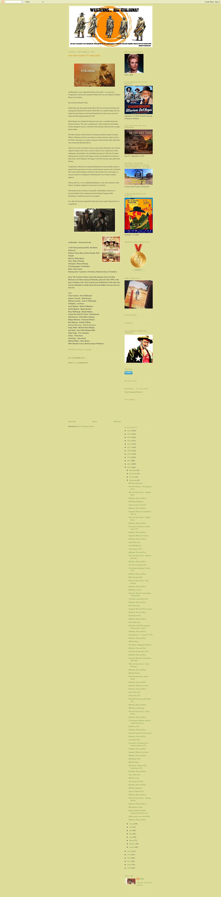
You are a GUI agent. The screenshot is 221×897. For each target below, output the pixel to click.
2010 (129, 864)
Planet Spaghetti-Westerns (133, 392)
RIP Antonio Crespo (136, 807)
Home (95, 421)
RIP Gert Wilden (134, 673)
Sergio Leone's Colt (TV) (137, 505)
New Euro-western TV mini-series (140, 733)
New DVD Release (135, 545)
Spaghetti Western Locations (138, 535)
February (132, 844)
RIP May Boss (134, 641)
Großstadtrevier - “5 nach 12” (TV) (141, 635)
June (131, 830)
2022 (129, 444)
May (131, 834)
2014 (129, 851)
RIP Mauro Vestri (135, 759)
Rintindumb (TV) (135, 615)
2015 (129, 467)
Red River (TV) (134, 726)
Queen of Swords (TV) (136, 791)
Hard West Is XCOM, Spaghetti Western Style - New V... (139, 626)
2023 (129, 440)
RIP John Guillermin (136, 483)
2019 (129, 454)
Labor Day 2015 (134, 740)
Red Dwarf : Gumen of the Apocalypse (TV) (138, 766)
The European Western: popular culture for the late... (140, 721)
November (133, 473)
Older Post (117, 421)
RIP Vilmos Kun (134, 605)
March (131, 840)
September (133, 480)
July (131, 827)
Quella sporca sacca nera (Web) (139, 816)
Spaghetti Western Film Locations (140, 609)
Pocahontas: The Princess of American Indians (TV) (138, 744)
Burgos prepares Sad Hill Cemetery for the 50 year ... (139, 811)
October (132, 477)
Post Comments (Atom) (86, 426)
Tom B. (142, 879)
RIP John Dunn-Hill (135, 577)
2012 (129, 858)
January (132, 847)
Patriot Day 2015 (134, 695)
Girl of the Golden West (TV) (138, 651)
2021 (129, 447)
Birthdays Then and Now (137, 498)
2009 (129, 868)
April (131, 837)
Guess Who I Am (134, 542)
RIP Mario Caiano (135, 590)
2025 (129, 434)
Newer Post (72, 421)
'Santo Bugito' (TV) (135, 549)
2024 (129, 437)
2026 (129, 430)
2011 (129, 861)
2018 (129, 457)
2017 (129, 460)
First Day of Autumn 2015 (138, 565)
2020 (129, 450)
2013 (129, 854)
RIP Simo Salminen (135, 788)
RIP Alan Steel (134, 762)
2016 (129, 464)
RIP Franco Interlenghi (136, 708)
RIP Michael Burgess (136, 501)
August (132, 824)
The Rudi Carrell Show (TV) (138, 599)
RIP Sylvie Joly (134, 778)
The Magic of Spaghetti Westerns (140, 645)
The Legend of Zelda (136, 781)
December (133, 470)
